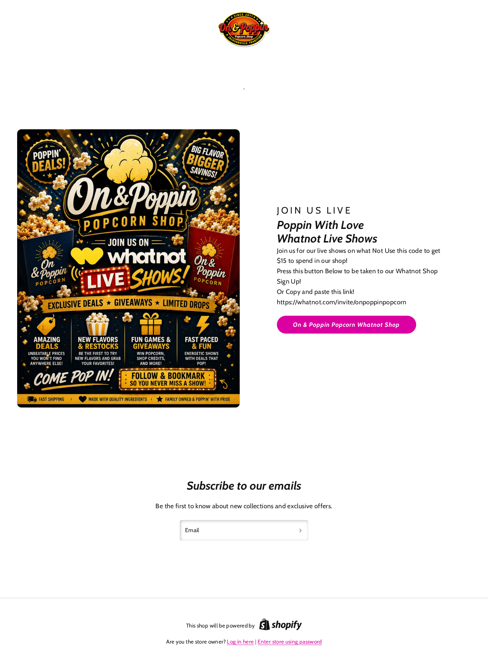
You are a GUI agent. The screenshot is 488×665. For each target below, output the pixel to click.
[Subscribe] (300, 530)
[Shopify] (280, 625)
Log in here (240, 641)
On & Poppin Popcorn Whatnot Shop (346, 324)
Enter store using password (290, 641)
